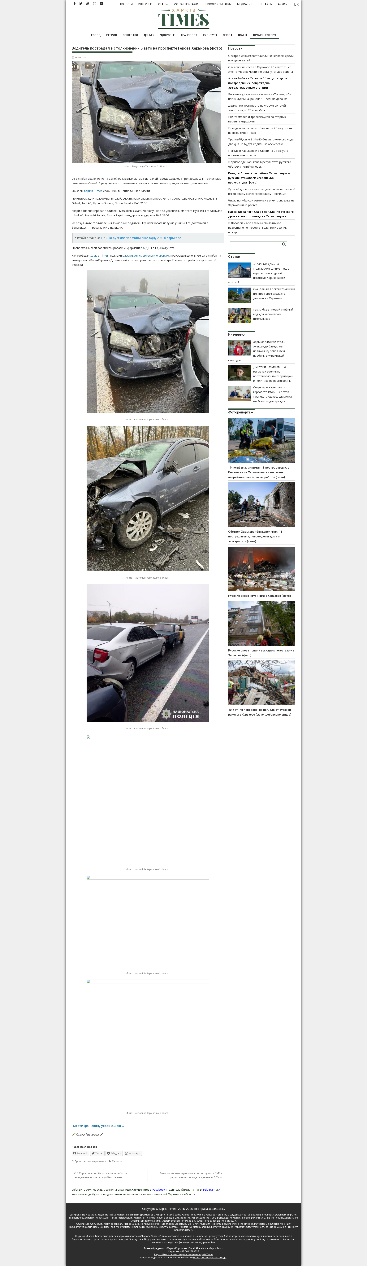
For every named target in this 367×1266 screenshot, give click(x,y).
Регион (111, 35)
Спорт (227, 35)
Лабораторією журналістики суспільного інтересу (252, 1236)
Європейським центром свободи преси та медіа (99, 1239)
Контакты (265, 4)
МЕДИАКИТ (244, 4)
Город (96, 35)
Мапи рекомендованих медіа (210, 1257)
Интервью (145, 4)
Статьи (163, 4)
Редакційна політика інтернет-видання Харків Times (183, 1254)
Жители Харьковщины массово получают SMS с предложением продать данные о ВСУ (191, 1175)
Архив (282, 4)
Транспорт (188, 35)
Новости (126, 4)
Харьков (117, 1161)
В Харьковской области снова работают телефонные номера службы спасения (101, 1175)
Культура (210, 35)
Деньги (149, 35)
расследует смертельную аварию (146, 255)
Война (242, 35)
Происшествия (264, 35)
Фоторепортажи (186, 4)
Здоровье (167, 35)
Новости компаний (217, 4)
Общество (130, 35)
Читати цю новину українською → (98, 1126)
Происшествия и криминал (90, 1161)
